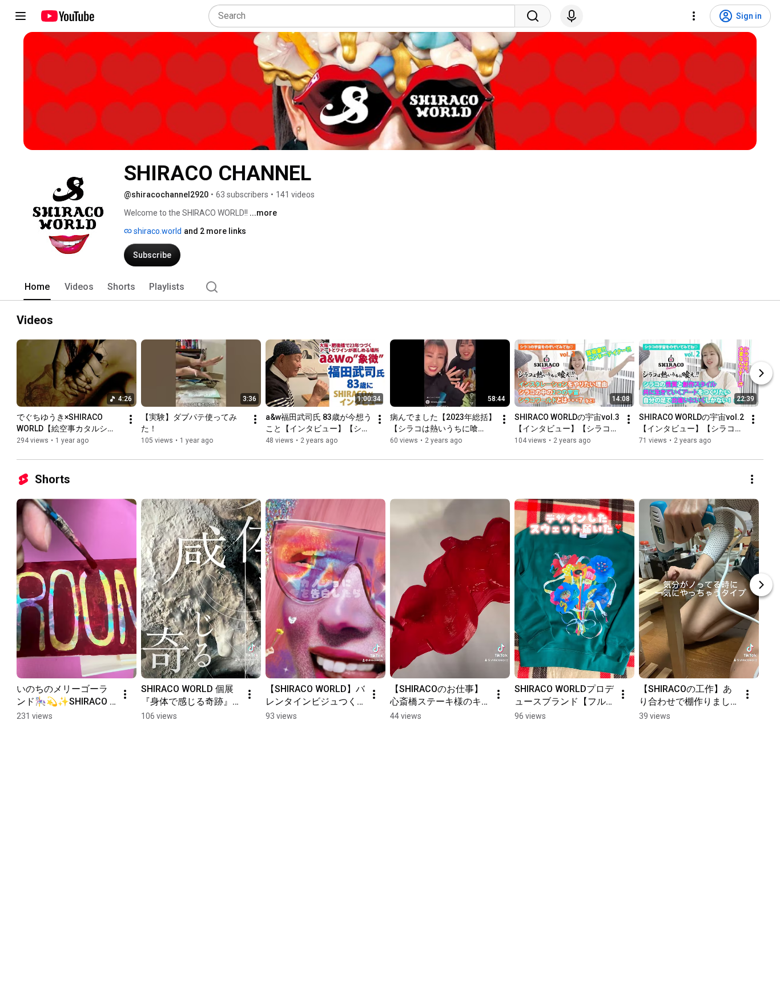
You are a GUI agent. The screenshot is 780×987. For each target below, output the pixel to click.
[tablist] (390, 287)
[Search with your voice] (571, 16)
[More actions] (130, 419)
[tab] (37, 287)
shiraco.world (157, 231)
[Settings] (694, 16)
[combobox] (365, 16)
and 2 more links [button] (215, 231)
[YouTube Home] (67, 16)
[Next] (761, 373)
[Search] (532, 16)
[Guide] (20, 16)
